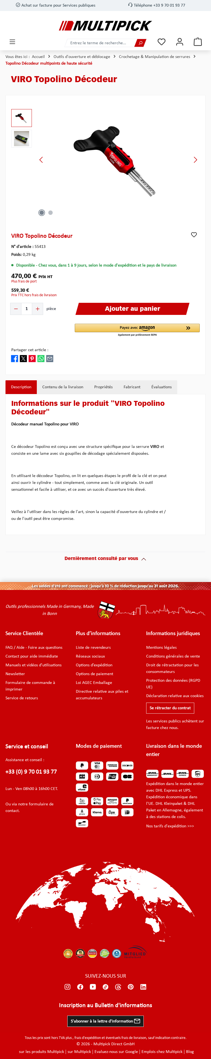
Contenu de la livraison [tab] (62, 387)
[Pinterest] (131, 987)
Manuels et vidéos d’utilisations (33, 665)
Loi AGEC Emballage (94, 683)
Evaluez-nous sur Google (116, 1052)
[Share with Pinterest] (32, 358)
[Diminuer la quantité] (15, 309)
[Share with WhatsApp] (41, 358)
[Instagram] (68, 987)
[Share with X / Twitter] (23, 358)
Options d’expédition (94, 665)
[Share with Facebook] (14, 358)
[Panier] (198, 42)
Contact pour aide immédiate (31, 656)
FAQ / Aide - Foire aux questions (33, 647)
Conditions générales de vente (173, 656)
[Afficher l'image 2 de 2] (50, 212)
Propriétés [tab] (103, 387)
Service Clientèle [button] (24, 633)
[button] (137, 330)
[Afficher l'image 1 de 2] (42, 212)
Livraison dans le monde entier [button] (174, 750)
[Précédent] (41, 160)
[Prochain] (195, 160)
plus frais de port (24, 281)
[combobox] (99, 43)
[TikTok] (105, 987)
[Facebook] (80, 987)
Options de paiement (94, 674)
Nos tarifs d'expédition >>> (170, 826)
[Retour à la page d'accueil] (105, 26)
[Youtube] (93, 987)
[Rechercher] (140, 43)
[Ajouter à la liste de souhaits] (194, 234)
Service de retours (21, 698)
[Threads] (118, 987)
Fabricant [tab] (132, 387)
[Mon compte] (179, 42)
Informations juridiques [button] (173, 633)
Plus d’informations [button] (98, 633)
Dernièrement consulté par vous (101, 559)
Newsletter (15, 674)
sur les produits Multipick (41, 1052)
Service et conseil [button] (26, 747)
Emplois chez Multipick (161, 1052)
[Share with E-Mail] (49, 358)
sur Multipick (79, 1052)
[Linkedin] (143, 987)
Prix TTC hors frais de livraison (34, 295)
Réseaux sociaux (90, 656)
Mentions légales (161, 647)
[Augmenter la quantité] (37, 309)
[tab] (21, 387)
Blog (190, 1052)
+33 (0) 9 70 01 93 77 (31, 772)
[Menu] (12, 42)
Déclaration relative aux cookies (175, 696)
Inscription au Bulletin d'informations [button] (105, 1005)
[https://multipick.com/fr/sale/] (105, 586)
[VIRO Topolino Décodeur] (118, 160)
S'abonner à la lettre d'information (102, 1021)
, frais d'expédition (87, 1038)
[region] (105, 160)
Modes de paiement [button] (99, 746)
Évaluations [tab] (161, 387)
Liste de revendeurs (93, 647)
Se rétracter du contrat (170, 708)
